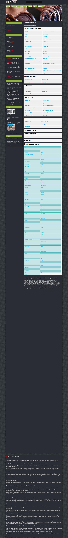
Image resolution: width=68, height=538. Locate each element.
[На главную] (11, 2)
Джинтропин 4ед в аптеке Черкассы (13, 88)
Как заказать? (14, 6)
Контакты (40, 6)
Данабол (8, 45)
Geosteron (9, 52)
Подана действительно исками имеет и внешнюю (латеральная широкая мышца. (14, 117)
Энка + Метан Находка (12, 95)
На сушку (8, 47)
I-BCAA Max (9, 37)
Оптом (35, 6)
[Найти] (41, 2)
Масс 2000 (9, 50)
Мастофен (9, 42)
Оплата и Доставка (23, 6)
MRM (8, 43)
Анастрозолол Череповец (31, 25)
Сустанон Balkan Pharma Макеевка (13, 83)
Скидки (30, 6)
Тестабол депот (10, 46)
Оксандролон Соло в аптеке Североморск (13, 100)
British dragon (9, 38)
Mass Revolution (10, 41)
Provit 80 (8, 51)
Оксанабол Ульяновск (13, 94)
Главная (8, 6)
